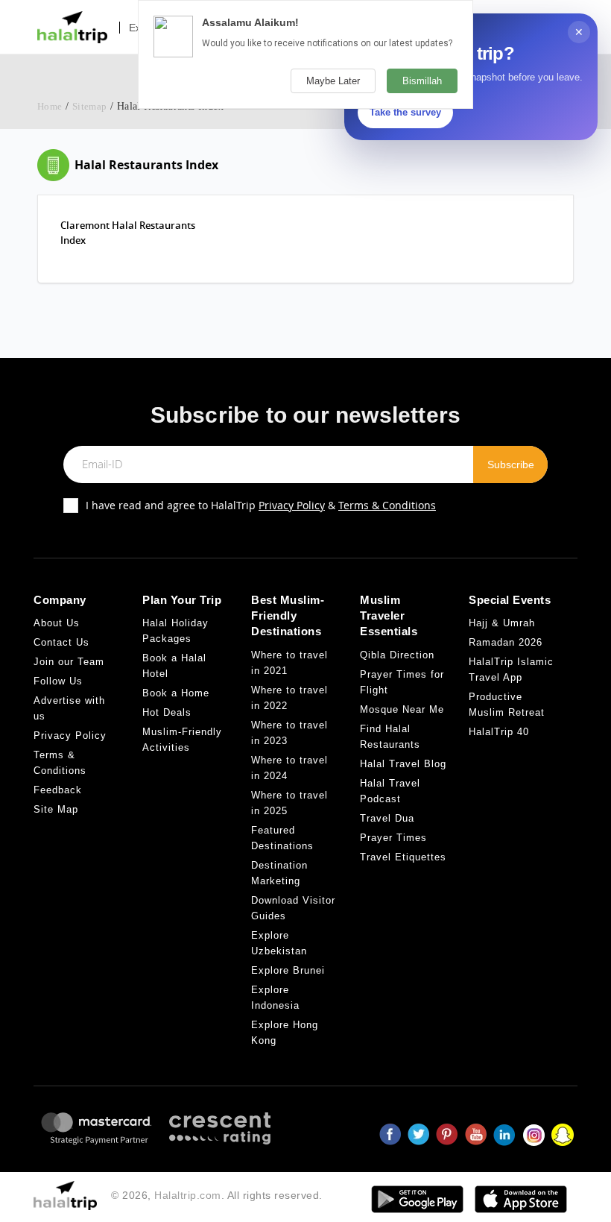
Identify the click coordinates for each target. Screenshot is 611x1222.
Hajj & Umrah (502, 623)
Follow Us (58, 681)
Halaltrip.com (187, 1195)
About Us (57, 623)
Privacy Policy (292, 505)
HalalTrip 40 (499, 731)
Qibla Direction (397, 655)
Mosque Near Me (402, 709)
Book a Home (175, 693)
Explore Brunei (288, 970)
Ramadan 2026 (505, 642)
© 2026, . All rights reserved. (217, 1195)
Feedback (58, 790)
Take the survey (405, 112)
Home (50, 106)
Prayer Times (393, 837)
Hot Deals (166, 712)
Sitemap (89, 106)
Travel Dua (387, 818)
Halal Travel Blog (403, 763)
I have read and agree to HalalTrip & (261, 505)
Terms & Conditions (387, 505)
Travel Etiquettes (403, 857)
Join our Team (69, 661)
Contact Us (61, 642)
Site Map (56, 809)
